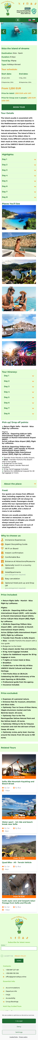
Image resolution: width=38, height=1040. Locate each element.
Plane (13, 61)
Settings (19, 1032)
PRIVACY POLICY (20, 956)
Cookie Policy (14, 1037)
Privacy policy (23, 1037)
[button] (34, 31)
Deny (19, 1027)
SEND (19, 961)
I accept (19, 1021)
